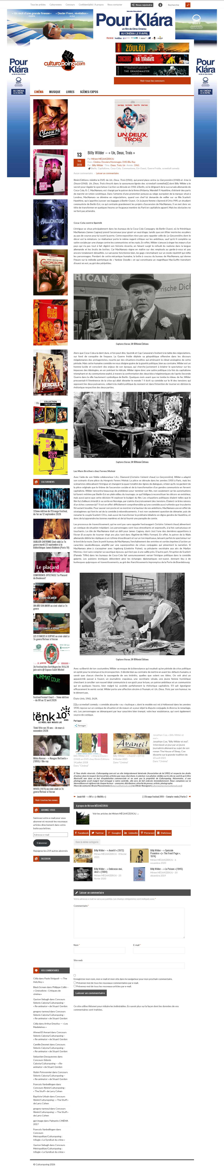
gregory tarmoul (41, 1011)
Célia (35, 978)
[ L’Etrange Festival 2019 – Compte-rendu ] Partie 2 (165, 796)
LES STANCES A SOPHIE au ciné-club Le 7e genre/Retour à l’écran (51, 637)
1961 (136, 165)
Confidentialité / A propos (91, 4)
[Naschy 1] (50, 344)
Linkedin (133, 832)
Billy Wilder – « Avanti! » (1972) (128, 755)
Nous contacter (115, 4)
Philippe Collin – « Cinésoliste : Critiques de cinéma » (51, 990)
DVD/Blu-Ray (128, 162)
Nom (77, 945)
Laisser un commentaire (107, 173)
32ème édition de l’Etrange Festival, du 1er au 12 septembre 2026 (50, 512)
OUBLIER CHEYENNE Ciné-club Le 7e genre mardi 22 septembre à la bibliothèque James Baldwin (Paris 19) (51, 544)
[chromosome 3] (50, 294)
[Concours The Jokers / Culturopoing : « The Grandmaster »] (152, 71)
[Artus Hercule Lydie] (50, 394)
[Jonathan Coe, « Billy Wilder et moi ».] (173, 748)
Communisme (128, 168)
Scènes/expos (89, 92)
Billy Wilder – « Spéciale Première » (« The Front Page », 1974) (165, 853)
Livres (70, 92)
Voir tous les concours (152, 80)
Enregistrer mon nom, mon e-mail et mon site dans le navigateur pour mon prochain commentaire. (123, 979)
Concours (70, 4)
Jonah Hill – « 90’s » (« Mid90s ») (91, 796)
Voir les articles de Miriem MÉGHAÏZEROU (116, 813)
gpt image (38, 1120)
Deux (113, 165)
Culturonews (56, 4)
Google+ (116, 832)
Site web (78, 960)
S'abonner (42, 842)
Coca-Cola (116, 168)
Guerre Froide (154, 168)
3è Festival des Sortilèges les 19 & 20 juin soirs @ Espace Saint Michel (51, 668)
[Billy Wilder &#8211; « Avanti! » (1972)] (131, 743)
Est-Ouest (141, 168)
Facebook (83, 832)
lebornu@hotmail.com (121, 786)
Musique (54, 92)
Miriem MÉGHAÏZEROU (102, 159)
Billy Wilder (97, 165)
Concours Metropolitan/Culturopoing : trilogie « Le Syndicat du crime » (49, 1136)
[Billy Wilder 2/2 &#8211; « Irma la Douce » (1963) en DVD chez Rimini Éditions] (92, 743)
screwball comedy (170, 168)
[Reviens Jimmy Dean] (50, 194)
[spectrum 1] (50, 474)
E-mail (137, 945)
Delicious (166, 832)
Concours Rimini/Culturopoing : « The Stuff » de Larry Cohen (50, 1100)
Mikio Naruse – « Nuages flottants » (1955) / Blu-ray (50, 759)
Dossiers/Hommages (112, 162)
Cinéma (38, 92)
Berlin (94, 168)
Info (160, 5)
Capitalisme (103, 168)
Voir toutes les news (46, 800)
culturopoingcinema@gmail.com (166, 786)
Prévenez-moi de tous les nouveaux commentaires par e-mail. (107, 982)
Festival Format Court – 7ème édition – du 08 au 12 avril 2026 (51, 698)
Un (124, 165)
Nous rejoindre (144, 4)
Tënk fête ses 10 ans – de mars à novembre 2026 (48, 729)
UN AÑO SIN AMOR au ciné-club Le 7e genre (50, 607)
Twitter (99, 832)
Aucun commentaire (83, 173)
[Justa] (112, 23)
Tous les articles (38, 4)
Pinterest (149, 832)
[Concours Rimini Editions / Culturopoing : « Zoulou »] (152, 48)
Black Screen (39, 987)
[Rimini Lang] (50, 424)
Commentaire (81, 905)
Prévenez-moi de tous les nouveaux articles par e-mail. (104, 986)
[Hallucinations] (50, 244)
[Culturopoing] (64, 75)
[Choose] (50, 144)
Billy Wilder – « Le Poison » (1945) (166, 869)
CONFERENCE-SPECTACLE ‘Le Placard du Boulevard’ (50, 576)
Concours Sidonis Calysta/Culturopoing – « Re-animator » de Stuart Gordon (50, 1003)
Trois (119, 165)
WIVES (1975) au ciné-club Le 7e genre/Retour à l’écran (48, 790)
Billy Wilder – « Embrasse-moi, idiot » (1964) (108, 870)
